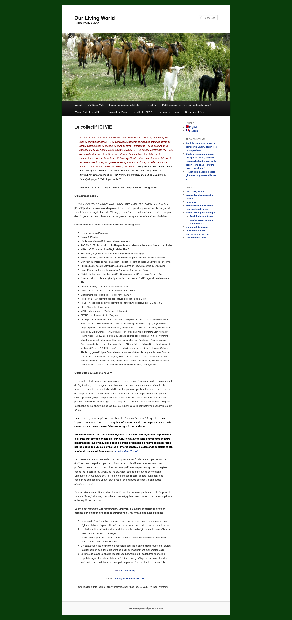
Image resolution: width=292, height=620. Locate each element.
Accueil (78, 104)
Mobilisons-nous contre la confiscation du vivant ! (186, 104)
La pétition (152, 104)
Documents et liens (194, 112)
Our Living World (94, 17)
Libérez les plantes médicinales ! (125, 104)
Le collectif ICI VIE (142, 112)
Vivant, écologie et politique (88, 112)
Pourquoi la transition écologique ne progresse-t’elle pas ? (201, 175)
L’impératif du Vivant (117, 112)
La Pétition (127, 570)
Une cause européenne (168, 112)
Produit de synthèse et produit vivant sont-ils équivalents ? (201, 219)
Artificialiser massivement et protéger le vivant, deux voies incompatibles (201, 147)
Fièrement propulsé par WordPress (146, 608)
